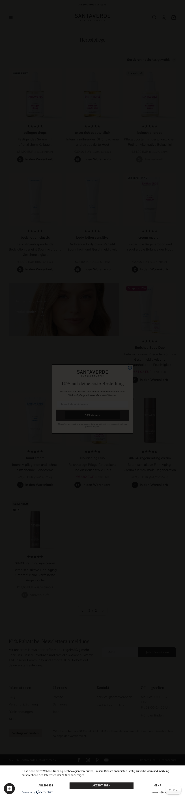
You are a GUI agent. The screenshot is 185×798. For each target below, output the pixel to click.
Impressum (156, 792)
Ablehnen (45, 785)
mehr (157, 785)
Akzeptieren (101, 785)
